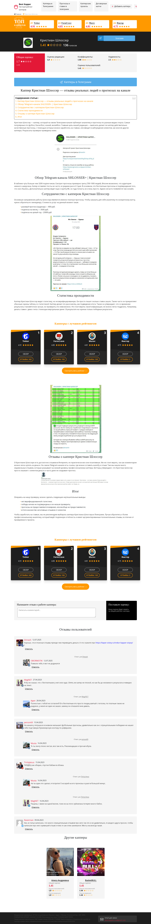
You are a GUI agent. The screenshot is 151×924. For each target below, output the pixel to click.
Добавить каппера (121, 6)
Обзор (26, 354)
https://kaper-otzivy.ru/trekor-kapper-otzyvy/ (114, 643)
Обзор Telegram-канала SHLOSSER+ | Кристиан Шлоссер (45, 104)
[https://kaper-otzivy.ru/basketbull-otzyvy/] (91, 862)
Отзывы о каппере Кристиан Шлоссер (36, 113)
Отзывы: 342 (26, 359)
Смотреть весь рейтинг (75, 371)
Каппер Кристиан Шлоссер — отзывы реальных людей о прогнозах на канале (55, 101)
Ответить (29, 649)
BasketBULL (91, 880)
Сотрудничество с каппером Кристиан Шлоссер (41, 107)
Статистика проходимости (30, 110)
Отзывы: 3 (125, 359)
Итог (20, 116)
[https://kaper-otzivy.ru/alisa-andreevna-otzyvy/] (60, 862)
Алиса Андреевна (60, 880)
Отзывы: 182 (59, 359)
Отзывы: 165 (92, 359)
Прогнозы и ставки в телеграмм (65, 6)
